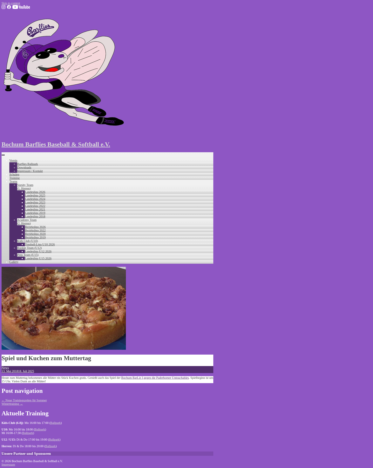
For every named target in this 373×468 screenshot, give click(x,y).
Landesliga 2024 (35, 199)
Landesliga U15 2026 (38, 258)
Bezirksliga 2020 (35, 234)
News (5, 367)
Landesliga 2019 (35, 213)
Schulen (14, 174)
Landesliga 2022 (35, 206)
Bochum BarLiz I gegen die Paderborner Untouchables (155, 377)
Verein (13, 160)
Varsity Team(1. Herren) (25, 186)
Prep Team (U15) (27, 255)
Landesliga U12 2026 (38, 251)
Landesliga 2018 (35, 216)
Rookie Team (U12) (29, 248)
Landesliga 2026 (35, 192)
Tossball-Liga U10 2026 (40, 244)
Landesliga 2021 (35, 209)
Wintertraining (12, 403)
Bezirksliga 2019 (35, 237)
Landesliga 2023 (35, 202)
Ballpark (55, 423)
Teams (13, 181)
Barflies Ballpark (27, 164)
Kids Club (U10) (27, 241)
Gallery (13, 262)
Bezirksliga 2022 (35, 230)
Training (14, 178)
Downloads (24, 167)
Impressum (8, 464)
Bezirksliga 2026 (35, 227)
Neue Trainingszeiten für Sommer (24, 400)
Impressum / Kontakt (30, 171)
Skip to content (11, 3)
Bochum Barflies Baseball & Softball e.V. (56, 144)
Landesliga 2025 (35, 195)
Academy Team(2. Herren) (27, 221)
